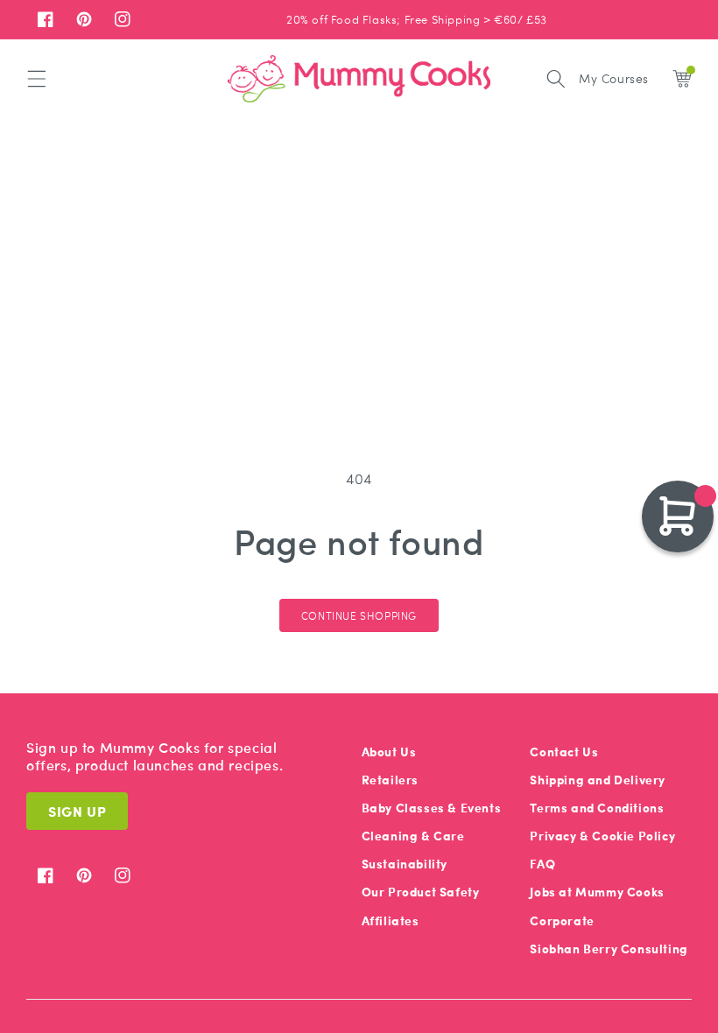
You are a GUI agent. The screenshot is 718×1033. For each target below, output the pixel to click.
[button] (36, 79)
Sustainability (404, 863)
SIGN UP (77, 811)
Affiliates (390, 920)
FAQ (542, 863)
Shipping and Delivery (597, 779)
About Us (389, 751)
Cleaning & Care (413, 835)
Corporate (562, 920)
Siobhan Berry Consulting (608, 948)
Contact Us (564, 751)
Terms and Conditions (597, 807)
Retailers (390, 779)
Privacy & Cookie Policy (602, 835)
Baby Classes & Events (432, 807)
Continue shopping (359, 615)
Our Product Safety (421, 891)
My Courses (614, 78)
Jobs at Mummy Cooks (597, 891)
